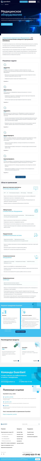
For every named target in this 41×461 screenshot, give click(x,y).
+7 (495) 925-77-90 (25, 381)
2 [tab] (20, 334)
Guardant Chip (19, 438)
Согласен (37, 459)
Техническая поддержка (32, 436)
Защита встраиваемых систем (7, 445)
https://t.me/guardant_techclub (10, 414)
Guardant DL (19, 441)
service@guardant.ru (8, 381)
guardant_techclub (9, 397)
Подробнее (15, 360)
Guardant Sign (19, 432)
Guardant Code (20, 434)
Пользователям (30, 434)
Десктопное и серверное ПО (7, 434)
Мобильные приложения (6, 440)
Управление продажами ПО (6, 447)
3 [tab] (21, 334)
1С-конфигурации (5, 436)
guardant (7, 405)
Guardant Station (20, 443)
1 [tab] (19, 334)
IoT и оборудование (5, 438)
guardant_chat (8, 401)
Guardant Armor (20, 436)
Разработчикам (30, 432)
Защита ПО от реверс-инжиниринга (8, 443)
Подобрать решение (7, 24)
